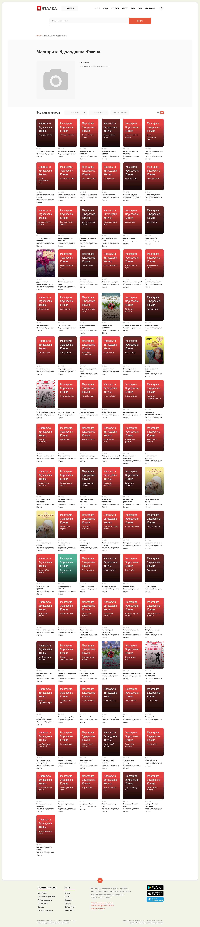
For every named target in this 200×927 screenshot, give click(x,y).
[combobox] (75, 112)
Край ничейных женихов (45, 412)
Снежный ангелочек (109, 673)
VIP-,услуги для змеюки (45, 151)
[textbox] (75, 112)
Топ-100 (125, 8)
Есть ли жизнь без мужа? (132, 282)
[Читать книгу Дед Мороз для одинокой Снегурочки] (45, 263)
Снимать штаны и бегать (132, 673)
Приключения (43, 903)
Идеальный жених (152, 325)
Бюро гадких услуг (108, 195)
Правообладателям (98, 908)
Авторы (97, 8)
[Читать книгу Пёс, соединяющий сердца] (154, 481)
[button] (161, 8)
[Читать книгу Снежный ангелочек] (111, 655)
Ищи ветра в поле (43, 369)
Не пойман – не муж (87, 456)
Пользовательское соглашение (102, 903)
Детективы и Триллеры (46, 896)
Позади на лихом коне (131, 543)
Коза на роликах (108, 369)
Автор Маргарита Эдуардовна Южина (55, 36)
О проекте (115, 8)
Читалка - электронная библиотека (151, 923)
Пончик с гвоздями (87, 586)
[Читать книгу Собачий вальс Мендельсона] (154, 655)
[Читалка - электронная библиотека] (46, 8)
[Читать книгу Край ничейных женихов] (45, 394)
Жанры (105, 8)
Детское (41, 907)
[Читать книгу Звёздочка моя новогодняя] (111, 307)
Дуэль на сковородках (110, 282)
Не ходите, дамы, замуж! (111, 456)
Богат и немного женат (66, 195)
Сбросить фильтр (120, 113)
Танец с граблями (129, 717)
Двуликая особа (129, 238)
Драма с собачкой (86, 282)
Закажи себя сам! (64, 325)
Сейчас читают (136, 8)
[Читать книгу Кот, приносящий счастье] (154, 350)
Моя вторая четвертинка (45, 456)
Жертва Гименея (42, 325)
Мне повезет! (150, 8)
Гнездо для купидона (153, 195)
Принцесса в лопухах (66, 630)
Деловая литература (45, 910)
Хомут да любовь (86, 804)
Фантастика (42, 893)
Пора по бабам (128, 586)
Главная (38, 36)
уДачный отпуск (151, 760)
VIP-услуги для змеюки (66, 151)
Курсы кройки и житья (66, 412)
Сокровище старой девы (67, 717)
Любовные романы (45, 900)
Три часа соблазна (65, 760)
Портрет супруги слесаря (45, 630)
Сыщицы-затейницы (87, 717)
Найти (140, 20)
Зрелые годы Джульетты (132, 325)
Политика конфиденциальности (102, 906)
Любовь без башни (87, 412)
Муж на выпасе (63, 456)
